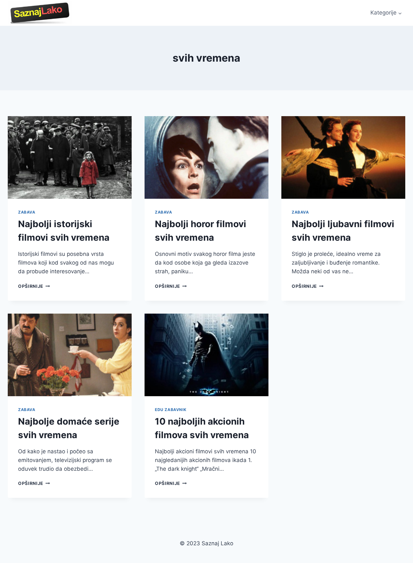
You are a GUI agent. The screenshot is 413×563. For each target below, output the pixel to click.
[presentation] (70, 157)
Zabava (26, 212)
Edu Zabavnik (170, 409)
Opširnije (34, 286)
